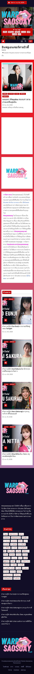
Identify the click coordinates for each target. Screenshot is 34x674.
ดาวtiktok (14, 544)
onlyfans (7, 538)
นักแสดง (12, 555)
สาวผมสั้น (21, 565)
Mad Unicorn (13, 534)
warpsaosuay (16, 538)
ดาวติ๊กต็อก (7, 548)
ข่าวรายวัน (10, 93)
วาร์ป (18, 561)
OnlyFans (16, 670)
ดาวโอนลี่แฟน (23, 548)
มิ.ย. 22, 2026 (8, 105)
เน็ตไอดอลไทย (8, 578)
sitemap (23, 670)
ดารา (6, 299)
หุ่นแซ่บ (19, 572)
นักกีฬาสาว (26, 551)
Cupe (5, 534)
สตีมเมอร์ (6, 565)
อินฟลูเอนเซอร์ (8, 575)
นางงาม (18, 555)
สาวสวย (18, 568)
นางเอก (25, 555)
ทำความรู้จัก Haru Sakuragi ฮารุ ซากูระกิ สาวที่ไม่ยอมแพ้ (15, 412)
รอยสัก (13, 561)
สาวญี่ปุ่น (13, 565)
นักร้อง (6, 555)
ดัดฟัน (20, 541)
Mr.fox (21, 534)
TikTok (4, 93)
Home (4, 50)
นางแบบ (23, 32)
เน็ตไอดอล (10, 32)
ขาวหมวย (6, 541)
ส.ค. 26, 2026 (8, 374)
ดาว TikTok (22, 544)
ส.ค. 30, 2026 (8, 332)
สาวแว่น (12, 572)
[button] (26, 41)
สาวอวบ (6, 572)
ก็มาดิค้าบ (25, 538)
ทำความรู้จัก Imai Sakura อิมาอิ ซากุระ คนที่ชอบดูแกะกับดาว (16, 370)
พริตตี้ (28, 32)
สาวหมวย (25, 568)
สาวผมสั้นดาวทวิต (9, 568)
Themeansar (17, 663)
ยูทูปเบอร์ (6, 561)
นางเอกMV (7, 558)
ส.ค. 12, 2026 (8, 459)
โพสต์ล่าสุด (5, 96)
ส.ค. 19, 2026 (8, 417)
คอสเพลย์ (14, 541)
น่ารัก (19, 34)
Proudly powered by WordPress (11, 661)
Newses (28, 661)
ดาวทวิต (14, 34)
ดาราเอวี (6, 544)
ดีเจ (5, 551)
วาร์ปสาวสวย (25, 561)
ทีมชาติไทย (11, 551)
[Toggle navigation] (22, 41)
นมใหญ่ (5, 32)
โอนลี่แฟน (17, 32)
